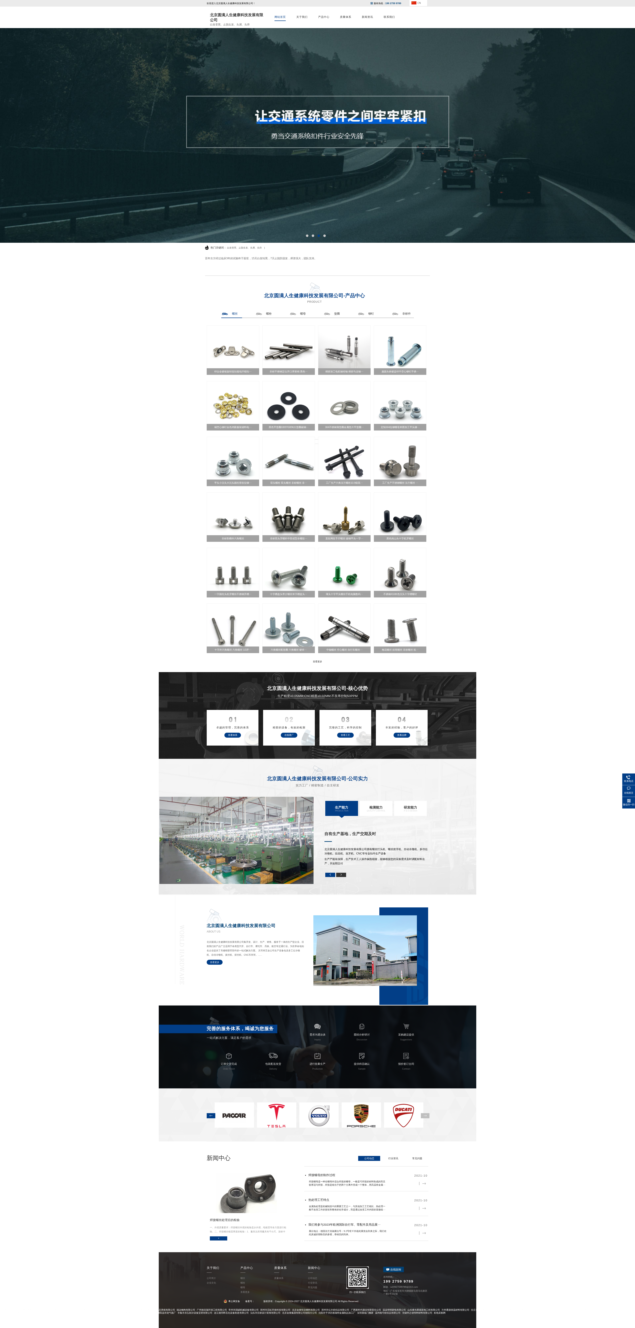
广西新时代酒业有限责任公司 (366, 1310)
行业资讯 (393, 1158)
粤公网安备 (234, 1301)
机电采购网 (439, 1312)
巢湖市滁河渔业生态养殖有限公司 (157, 1310)
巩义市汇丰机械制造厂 (105, 1312)
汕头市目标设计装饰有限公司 (265, 1312)
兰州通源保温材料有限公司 (455, 1310)
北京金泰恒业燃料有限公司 (306, 1310)
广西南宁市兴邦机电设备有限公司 (96, 1310)
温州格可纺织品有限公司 (388, 1312)
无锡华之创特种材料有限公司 (417, 1312)
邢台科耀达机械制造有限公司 (62, 1310)
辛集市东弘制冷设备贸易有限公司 (195, 1312)
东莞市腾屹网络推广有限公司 (31, 1310)
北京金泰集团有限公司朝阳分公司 (299, 1312)
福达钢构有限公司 (186, 1310)
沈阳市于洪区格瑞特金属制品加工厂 (337, 1312)
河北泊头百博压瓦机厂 (17, 1312)
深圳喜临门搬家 (365, 1312)
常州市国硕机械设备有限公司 (244, 1310)
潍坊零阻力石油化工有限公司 (559, 1310)
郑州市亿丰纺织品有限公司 (335, 1310)
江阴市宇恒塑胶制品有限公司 (77, 1312)
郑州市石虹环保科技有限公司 (275, 1310)
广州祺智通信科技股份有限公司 (135, 1312)
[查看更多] (317, 441)
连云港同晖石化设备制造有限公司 (231, 1312)
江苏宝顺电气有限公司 (127, 1310)
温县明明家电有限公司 (394, 1310)
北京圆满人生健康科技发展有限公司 (523, 1310)
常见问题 (417, 1158)
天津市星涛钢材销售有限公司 (45, 1312)
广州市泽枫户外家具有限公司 (590, 1310)
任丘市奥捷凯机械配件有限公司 (487, 1310)
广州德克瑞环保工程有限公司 (212, 1310)
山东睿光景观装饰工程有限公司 (423, 1310)
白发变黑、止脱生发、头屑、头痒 (244, 247)
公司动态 (369, 1158)
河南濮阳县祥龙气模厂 (164, 1312)
